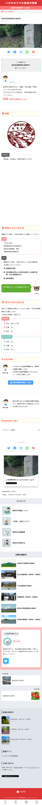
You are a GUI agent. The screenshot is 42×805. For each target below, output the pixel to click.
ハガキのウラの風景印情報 (21, 3)
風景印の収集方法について (18, 99)
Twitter (6, 664)
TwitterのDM (17, 767)
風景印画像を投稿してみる (21, 382)
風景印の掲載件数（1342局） (21, 8)
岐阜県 (13, 491)
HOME (22, 792)
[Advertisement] (21, 196)
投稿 (26, 803)
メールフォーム (32, 767)
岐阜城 (11, 495)
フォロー (16, 803)
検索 (5, 803)
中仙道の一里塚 (21, 495)
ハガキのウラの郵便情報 (10, 756)
